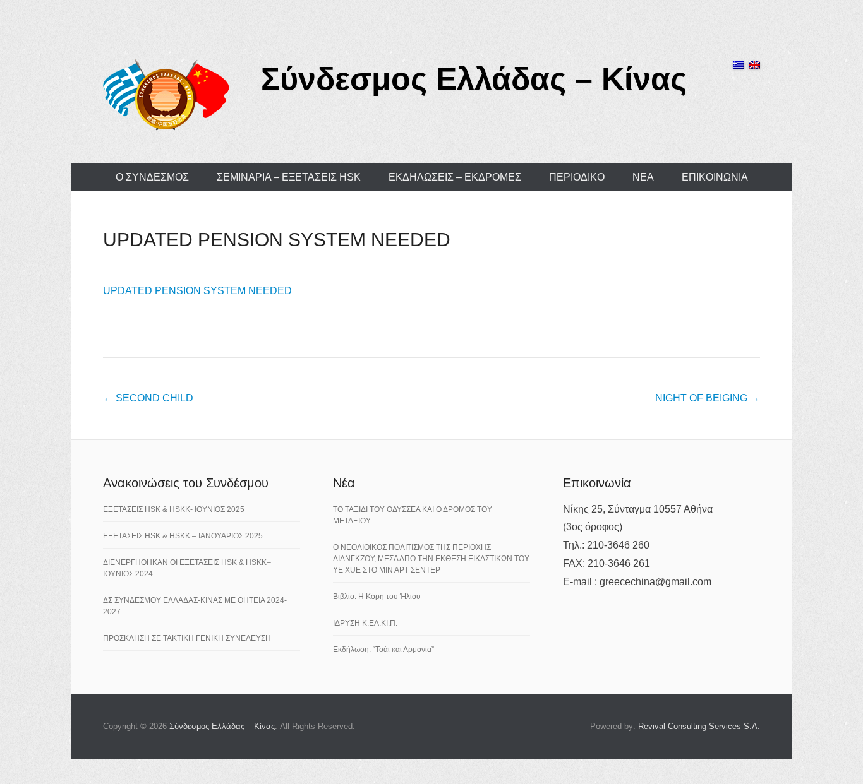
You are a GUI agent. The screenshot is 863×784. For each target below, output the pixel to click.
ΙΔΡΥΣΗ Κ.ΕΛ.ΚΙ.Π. (365, 623)
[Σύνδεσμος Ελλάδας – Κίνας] (166, 94)
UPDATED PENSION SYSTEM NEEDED (276, 239)
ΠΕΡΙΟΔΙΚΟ (577, 177)
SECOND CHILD (148, 398)
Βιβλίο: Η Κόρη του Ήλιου (377, 596)
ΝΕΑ (643, 177)
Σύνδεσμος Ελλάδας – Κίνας (474, 79)
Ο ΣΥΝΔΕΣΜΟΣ (152, 177)
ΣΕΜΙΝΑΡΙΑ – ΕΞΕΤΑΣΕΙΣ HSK (289, 177)
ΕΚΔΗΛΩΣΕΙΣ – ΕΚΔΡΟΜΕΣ (455, 177)
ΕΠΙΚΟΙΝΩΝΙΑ (715, 177)
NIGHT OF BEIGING (707, 398)
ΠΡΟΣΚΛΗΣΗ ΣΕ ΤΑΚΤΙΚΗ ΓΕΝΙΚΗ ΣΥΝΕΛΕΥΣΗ (187, 638)
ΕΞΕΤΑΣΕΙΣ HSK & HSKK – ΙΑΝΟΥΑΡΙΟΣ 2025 (183, 536)
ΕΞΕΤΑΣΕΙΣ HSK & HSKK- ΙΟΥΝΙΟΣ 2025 (173, 509)
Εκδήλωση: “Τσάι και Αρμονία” (383, 649)
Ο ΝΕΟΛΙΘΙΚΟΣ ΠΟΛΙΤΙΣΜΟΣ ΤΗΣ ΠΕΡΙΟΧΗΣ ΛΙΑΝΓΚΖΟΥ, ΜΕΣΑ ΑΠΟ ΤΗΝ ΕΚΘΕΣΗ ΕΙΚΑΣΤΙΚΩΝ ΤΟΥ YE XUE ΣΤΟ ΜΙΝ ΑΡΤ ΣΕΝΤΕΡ (431, 558)
